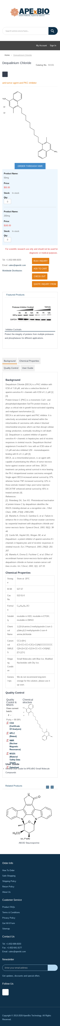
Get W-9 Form (8, 923)
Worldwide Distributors (12, 270)
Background (10, 361)
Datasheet (14, 767)
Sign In (53, 45)
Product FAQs (8, 907)
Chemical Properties (29, 361)
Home (7, 55)
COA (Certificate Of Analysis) (15, 726)
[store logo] (30, 12)
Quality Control (11, 368)
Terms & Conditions (11, 912)
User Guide (27, 368)
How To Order (8, 870)
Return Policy (8, 886)
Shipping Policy (9, 881)
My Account (41, 45)
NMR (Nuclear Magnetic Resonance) (15, 745)
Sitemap (6, 929)
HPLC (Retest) (13, 734)
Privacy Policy (8, 918)
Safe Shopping (8, 876)
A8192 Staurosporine (29, 843)
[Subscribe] (53, 968)
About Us (6, 892)
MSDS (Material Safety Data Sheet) (15, 758)
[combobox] (30, 31)
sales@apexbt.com (17, 265)
